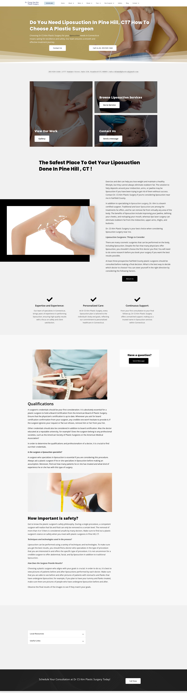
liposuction (75, 35)
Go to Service (109, 105)
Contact (135, 3)
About (70, 3)
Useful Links (35, 641)
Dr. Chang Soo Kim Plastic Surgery (32, 3)
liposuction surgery (139, 203)
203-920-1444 (54, 72)
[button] (57, 633)
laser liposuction (143, 206)
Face (97, 3)
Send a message (110, 138)
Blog (127, 3)
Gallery (120, 3)
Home (63, 3)
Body (79, 3)
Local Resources (37, 634)
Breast (88, 3)
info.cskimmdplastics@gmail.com (123, 72)
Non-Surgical (108, 3)
